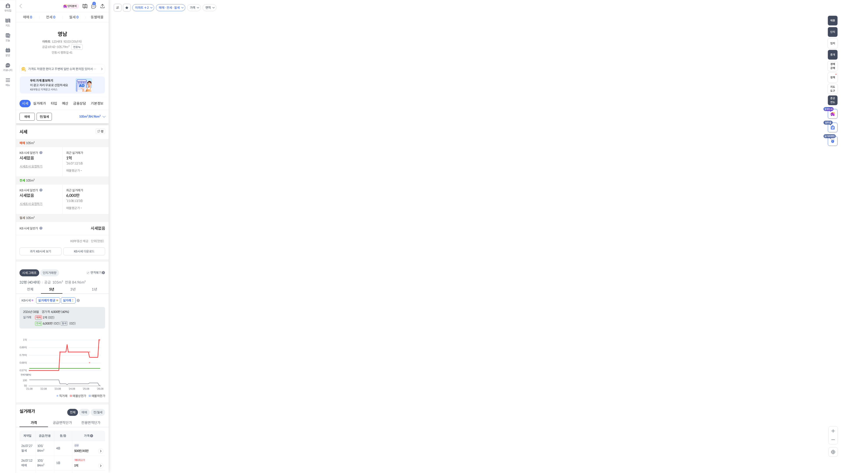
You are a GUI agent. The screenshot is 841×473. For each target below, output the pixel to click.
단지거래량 (50, 273)
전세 (50, 17)
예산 (65, 103)
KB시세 (26, 300)
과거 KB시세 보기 (40, 251)
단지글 (94, 4)
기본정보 (97, 103)
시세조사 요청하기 (31, 166)
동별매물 (97, 17)
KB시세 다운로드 (84, 251)
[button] (92, 116)
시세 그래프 (29, 273)
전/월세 (44, 117)
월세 (73, 17)
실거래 (67, 300)
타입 (54, 103)
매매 (27, 17)
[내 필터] (127, 7)
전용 (75, 47)
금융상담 (79, 103)
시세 (25, 103)
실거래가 (39, 103)
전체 (72, 412)
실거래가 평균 (46, 300)
